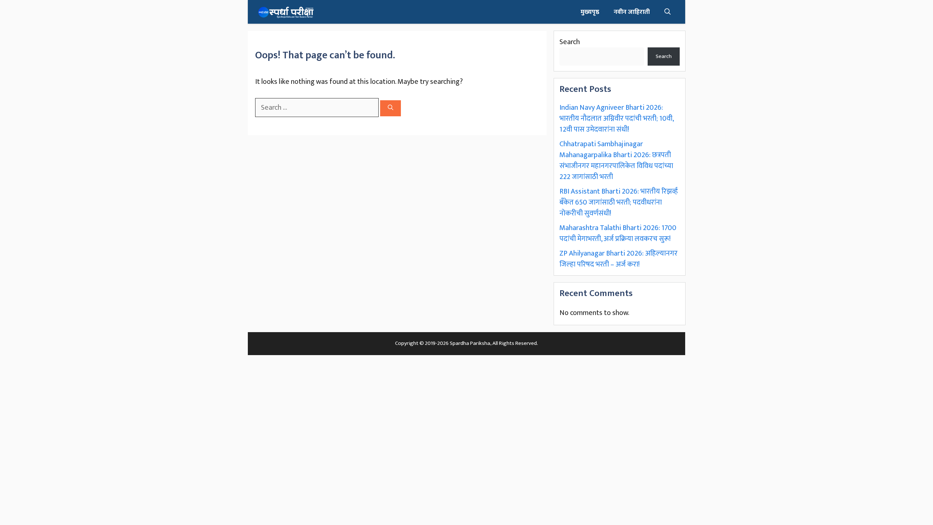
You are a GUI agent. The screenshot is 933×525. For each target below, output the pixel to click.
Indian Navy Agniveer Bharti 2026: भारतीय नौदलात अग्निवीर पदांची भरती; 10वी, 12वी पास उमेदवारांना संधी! (616, 118)
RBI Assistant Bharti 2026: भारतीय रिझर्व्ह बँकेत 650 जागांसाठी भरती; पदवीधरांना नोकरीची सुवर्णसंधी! (618, 202)
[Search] (390, 108)
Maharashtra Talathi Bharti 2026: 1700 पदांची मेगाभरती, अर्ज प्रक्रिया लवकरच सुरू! (617, 233)
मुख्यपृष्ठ (590, 12)
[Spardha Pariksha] (286, 12)
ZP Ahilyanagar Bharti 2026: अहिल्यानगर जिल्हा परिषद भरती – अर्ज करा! (618, 259)
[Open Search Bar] (667, 12)
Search (569, 42)
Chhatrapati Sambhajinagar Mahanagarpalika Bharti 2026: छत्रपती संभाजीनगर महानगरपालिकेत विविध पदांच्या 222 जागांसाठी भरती (616, 160)
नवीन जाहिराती (632, 12)
